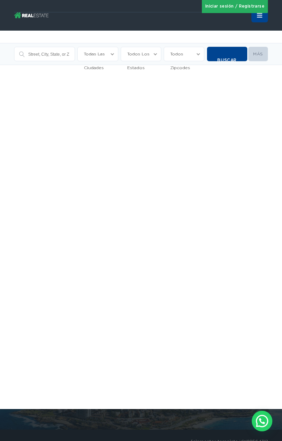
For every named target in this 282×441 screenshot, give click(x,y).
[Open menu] (259, 15)
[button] (262, 421)
